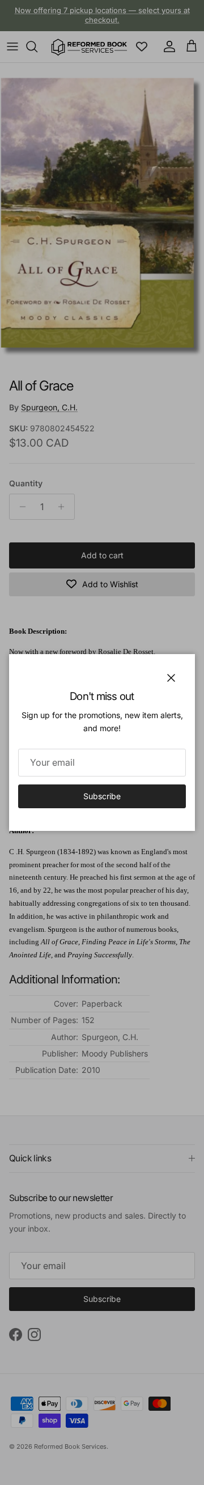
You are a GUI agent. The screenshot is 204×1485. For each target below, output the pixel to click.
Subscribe (102, 796)
